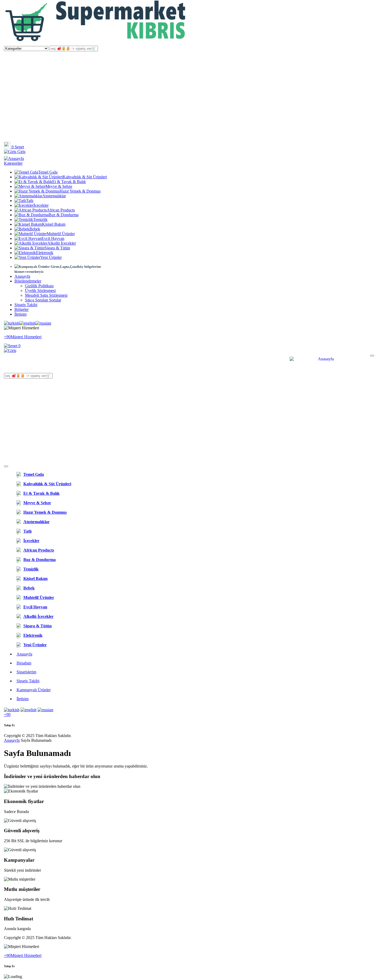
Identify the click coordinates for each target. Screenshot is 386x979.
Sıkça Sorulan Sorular (43, 300)
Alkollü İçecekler (61, 243)
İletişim (20, 314)
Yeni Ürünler (51, 257)
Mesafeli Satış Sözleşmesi (46, 295)
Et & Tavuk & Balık (69, 181)
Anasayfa (22, 276)
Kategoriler (13, 163)
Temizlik (40, 219)
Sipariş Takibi (25, 304)
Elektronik (44, 252)
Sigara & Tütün (57, 248)
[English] (27, 323)
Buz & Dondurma (64, 215)
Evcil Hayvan (52, 238)
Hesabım (24, 663)
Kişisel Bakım (53, 224)
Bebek (34, 229)
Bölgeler (21, 309)
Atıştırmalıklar (54, 196)
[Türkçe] (11, 323)
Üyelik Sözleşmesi (40, 290)
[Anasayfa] (96, 43)
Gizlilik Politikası (39, 286)
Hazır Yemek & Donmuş (80, 191)
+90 (7, 714)
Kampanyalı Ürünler (34, 690)
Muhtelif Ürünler (61, 233)
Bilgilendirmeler (27, 281)
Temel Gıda (48, 172)
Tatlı (29, 200)
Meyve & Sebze (58, 186)
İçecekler (41, 205)
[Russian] (43, 323)
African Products (61, 210)
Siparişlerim (26, 672)
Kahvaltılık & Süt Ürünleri (85, 177)
